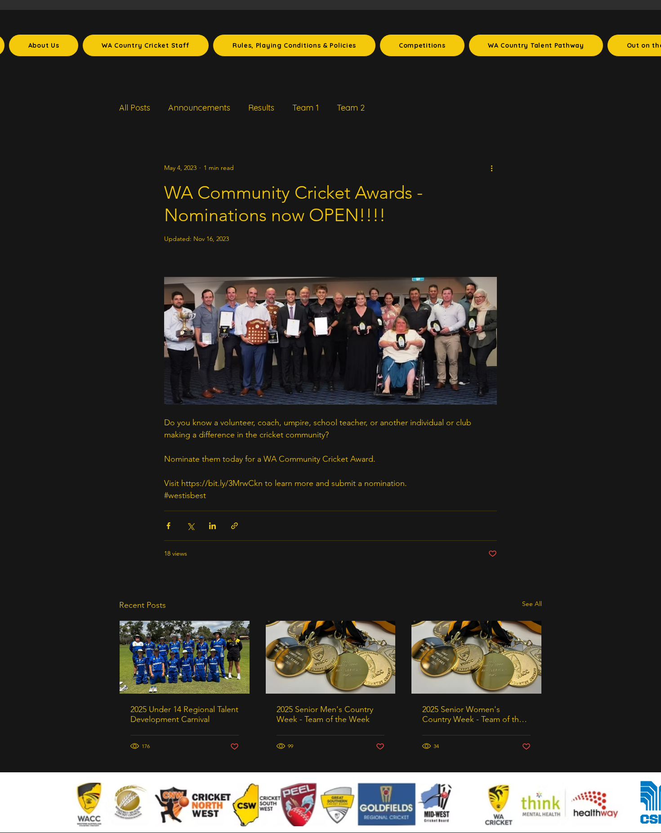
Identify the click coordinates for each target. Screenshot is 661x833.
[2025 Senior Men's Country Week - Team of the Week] (331, 657)
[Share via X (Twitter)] (190, 525)
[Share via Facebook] (168, 525)
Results (261, 107)
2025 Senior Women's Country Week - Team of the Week (472, 714)
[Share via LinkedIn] (212, 525)
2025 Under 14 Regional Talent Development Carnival (184, 714)
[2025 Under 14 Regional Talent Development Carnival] (185, 657)
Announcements (199, 107)
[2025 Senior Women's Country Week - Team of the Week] (476, 657)
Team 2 (351, 107)
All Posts (134, 107)
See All (532, 604)
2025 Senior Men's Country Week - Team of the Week (325, 714)
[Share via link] (234, 525)
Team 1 (305, 107)
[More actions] (491, 167)
